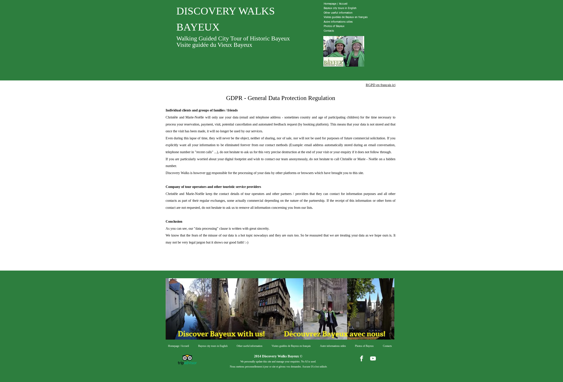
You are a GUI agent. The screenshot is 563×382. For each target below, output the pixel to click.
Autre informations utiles (338, 22)
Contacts (329, 31)
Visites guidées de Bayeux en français (345, 17)
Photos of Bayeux (334, 26)
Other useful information (338, 13)
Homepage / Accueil (335, 4)
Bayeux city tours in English (340, 8)
